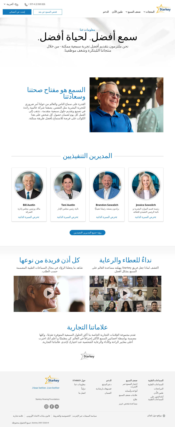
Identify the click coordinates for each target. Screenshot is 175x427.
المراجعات (158, 389)
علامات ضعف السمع (128, 395)
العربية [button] (10, 4)
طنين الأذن (117, 12)
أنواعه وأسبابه (131, 391)
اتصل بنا (81, 393)
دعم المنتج (106, 384)
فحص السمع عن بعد (48, 11)
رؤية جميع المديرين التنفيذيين (88, 232)
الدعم (106, 12)
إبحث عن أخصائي (17, 11)
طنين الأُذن (158, 393)
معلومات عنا (79, 384)
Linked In (57, 406)
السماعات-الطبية (155, 384)
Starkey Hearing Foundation (47, 399)
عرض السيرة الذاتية (28, 217)
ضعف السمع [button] (134, 12)
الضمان (108, 393)
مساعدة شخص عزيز (128, 404)
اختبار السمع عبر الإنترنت (130, 385)
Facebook (52, 406)
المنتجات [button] (150, 12)
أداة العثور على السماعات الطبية (155, 398)
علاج (135, 399)
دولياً (83, 389)
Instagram (46, 406)
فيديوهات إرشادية (103, 389)
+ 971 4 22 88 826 (36, 4)
